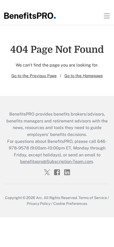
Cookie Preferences (70, 203)
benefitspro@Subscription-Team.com (56, 161)
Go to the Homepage (83, 75)
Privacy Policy (38, 203)
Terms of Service (92, 198)
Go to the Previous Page (34, 75)
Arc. (39, 198)
